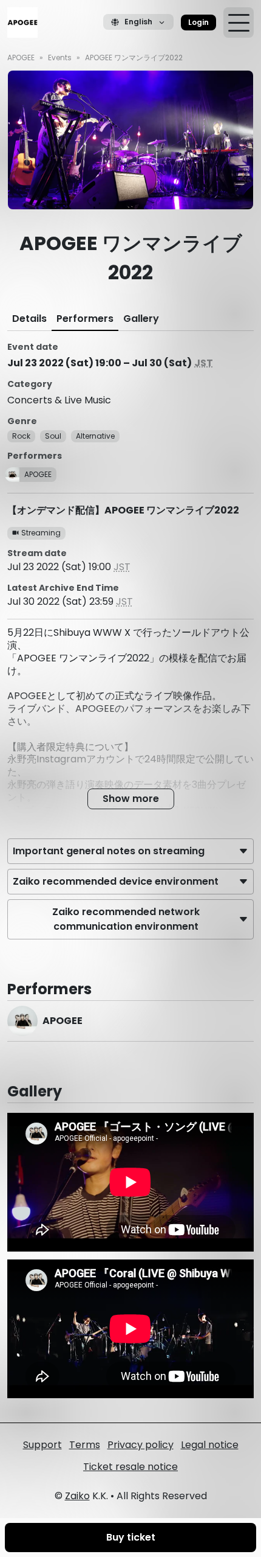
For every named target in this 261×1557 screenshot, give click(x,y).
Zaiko (77, 1496)
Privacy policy (140, 1445)
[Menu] (238, 22)
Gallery (141, 319)
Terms (84, 1445)
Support (42, 1445)
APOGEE (21, 57)
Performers (85, 319)
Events (60, 57)
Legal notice (210, 1445)
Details (29, 319)
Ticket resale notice (130, 1467)
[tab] (29, 319)
